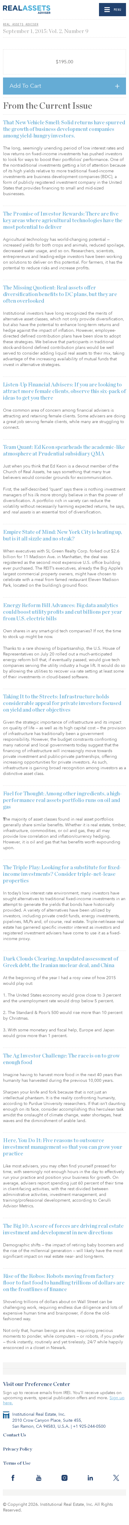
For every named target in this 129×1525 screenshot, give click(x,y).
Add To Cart (25, 86)
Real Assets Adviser (20, 24)
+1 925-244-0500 (89, 1426)
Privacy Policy (17, 1449)
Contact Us (14, 1435)
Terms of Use (17, 1463)
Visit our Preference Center (36, 1384)
